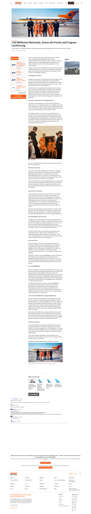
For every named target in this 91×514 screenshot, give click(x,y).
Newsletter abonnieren (45, 462)
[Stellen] (45, 480)
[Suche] (80, 473)
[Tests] (31, 484)
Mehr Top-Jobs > (22, 92)
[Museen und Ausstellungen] (75, 480)
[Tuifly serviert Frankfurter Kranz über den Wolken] (59, 385)
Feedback (34, 394)
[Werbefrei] (71, 474)
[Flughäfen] (45, 477)
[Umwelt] (60, 484)
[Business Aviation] (16, 480)
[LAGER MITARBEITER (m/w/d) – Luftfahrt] (18, 80)
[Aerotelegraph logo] (18, 3)
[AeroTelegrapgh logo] (13, 473)
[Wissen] (75, 484)
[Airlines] (16, 477)
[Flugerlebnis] (75, 477)
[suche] (81, 3)
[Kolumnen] (16, 484)
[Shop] (60, 489)
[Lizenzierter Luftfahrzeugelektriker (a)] (18, 88)
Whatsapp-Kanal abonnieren (45, 467)
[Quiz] (75, 486)
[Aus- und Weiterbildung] (60, 480)
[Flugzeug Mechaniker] (18, 73)
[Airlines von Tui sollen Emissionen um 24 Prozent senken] (50, 385)
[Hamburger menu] (11, 3)
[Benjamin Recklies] (21, 50)
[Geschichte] (45, 484)
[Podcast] (16, 486)
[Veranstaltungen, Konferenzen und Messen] (75, 489)
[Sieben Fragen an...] (45, 489)
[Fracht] (60, 477)
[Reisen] (31, 489)
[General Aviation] (31, 480)
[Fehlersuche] (60, 486)
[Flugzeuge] (31, 477)
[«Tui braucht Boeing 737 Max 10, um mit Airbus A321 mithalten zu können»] (32, 385)
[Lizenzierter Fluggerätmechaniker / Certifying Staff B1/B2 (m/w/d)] (18, 65)
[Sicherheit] (45, 486)
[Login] (75, 474)
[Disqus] (45, 410)
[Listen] (16, 489)
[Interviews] (31, 486)
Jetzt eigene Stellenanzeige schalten (18, 96)
